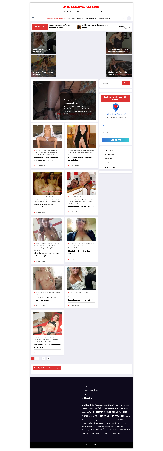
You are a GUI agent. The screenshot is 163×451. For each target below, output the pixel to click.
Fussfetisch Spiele (85, 412)
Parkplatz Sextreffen (39, 341)
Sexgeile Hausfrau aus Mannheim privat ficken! (47, 345)
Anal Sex (85, 405)
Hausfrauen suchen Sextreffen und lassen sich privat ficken (46, 158)
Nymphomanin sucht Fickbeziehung (73, 101)
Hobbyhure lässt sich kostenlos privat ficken (84, 26)
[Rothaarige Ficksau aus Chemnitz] (81, 183)
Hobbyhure (71, 152)
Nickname (108, 123)
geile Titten (77, 197)
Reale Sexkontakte (104, 18)
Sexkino (106, 430)
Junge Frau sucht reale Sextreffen (41, 50)
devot (124, 405)
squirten (45, 295)
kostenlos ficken (50, 154)
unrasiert (109, 433)
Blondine (84, 107)
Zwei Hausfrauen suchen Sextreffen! (119, 26)
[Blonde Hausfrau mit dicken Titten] (81, 230)
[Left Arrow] (126, 27)
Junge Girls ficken (114, 420)
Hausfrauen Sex (68, 111)
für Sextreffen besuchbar (78, 109)
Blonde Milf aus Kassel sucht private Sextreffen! (45, 299)
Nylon (83, 426)
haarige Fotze (91, 416)
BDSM (106, 405)
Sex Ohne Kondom (112, 430)
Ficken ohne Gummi (106, 408)
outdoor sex (55, 339)
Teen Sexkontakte (109, 159)
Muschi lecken (128, 424)
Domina (89, 408)
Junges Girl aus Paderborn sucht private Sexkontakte (117, 50)
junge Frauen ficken (106, 420)
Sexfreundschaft (87, 111)
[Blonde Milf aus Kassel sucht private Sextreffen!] (47, 279)
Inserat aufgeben (91, 18)
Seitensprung (85, 430)
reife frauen (52, 201)
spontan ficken (72, 203)
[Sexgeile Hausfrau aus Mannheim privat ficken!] (47, 323)
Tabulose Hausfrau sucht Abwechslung (117, 73)
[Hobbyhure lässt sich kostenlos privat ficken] (81, 136)
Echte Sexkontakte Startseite (56, 18)
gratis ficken (88, 109)
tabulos (66, 113)
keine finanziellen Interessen (82, 152)
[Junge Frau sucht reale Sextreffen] (81, 279)
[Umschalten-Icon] (33, 18)
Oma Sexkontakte (109, 150)
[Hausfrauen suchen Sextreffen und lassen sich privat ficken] (47, 136)
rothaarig (70, 201)
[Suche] (123, 18)
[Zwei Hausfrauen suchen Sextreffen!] (47, 183)
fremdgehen (126, 408)
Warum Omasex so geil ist (75, 18)
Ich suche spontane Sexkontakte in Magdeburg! (46, 254)
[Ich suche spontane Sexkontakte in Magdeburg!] (47, 230)
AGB (86, 394)
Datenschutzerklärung (91, 390)
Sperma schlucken (87, 201)
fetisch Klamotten (94, 408)
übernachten (37, 250)
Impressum (88, 386)
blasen (71, 197)
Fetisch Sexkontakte (110, 167)
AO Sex (79, 107)
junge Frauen (56, 243)
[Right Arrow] (129, 27)
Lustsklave (122, 423)
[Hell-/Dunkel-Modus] (129, 18)
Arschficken (73, 243)
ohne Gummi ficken (88, 199)
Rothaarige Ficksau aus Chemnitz (81, 206)
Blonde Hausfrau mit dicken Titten (79, 252)
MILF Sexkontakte (109, 154)
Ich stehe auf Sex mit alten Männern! (43, 73)
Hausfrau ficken (42, 152)
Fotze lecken (82, 292)
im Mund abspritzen (78, 111)
